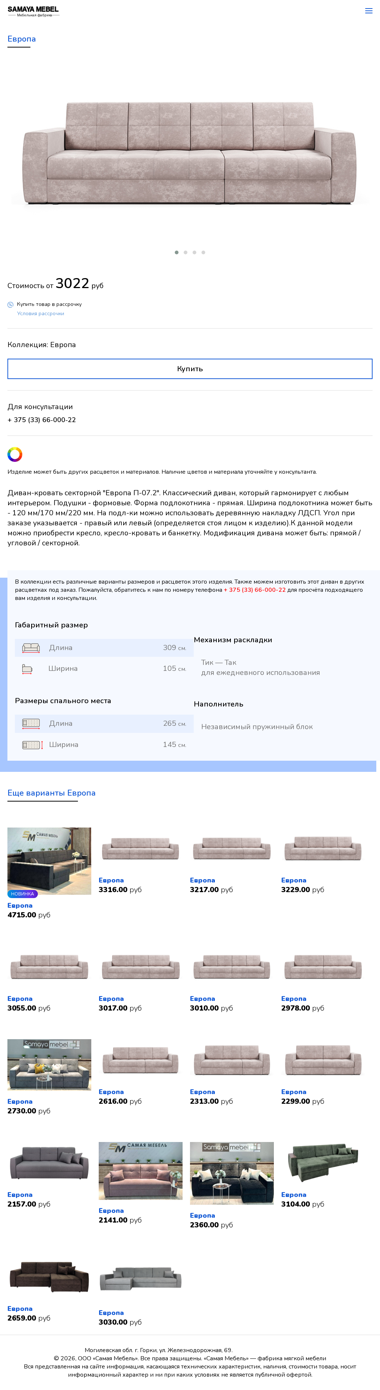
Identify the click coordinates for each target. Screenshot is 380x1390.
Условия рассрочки (40, 313)
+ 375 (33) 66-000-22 (41, 419)
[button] (176, 252)
